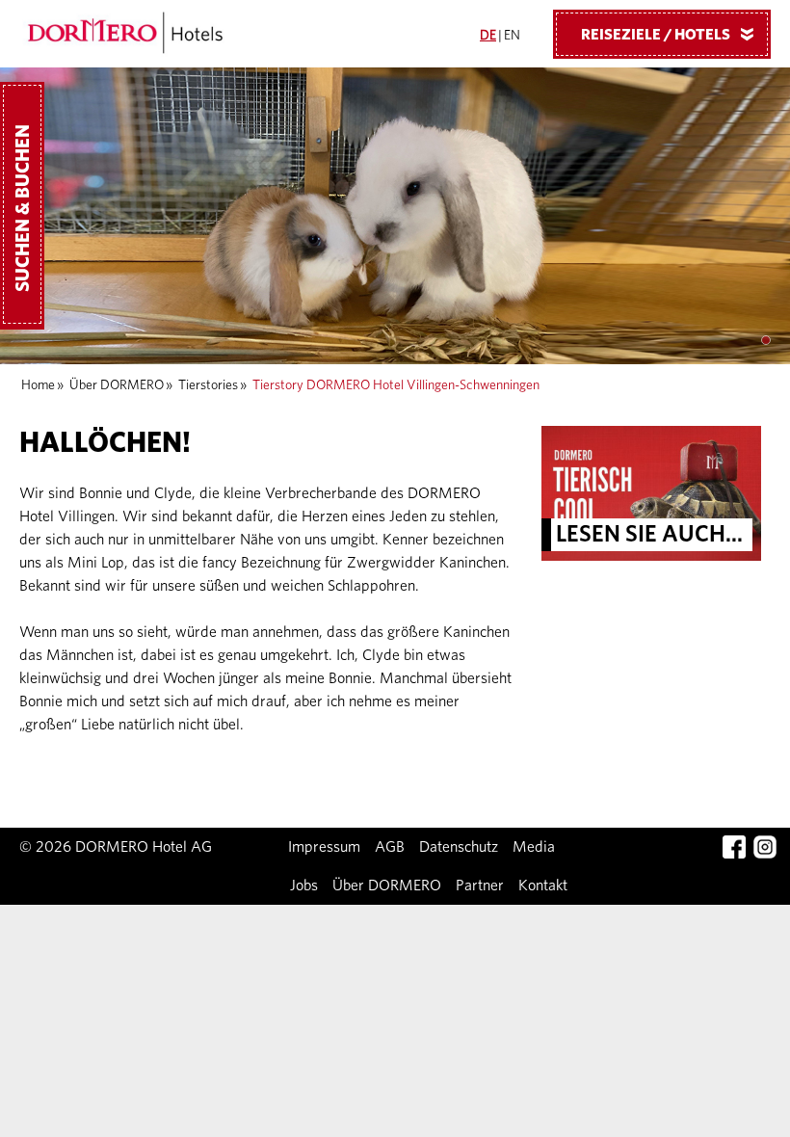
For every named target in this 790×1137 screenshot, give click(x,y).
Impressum (324, 847)
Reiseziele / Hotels (671, 34)
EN (512, 35)
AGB (390, 847)
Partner (480, 885)
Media (534, 847)
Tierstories (208, 385)
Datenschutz (458, 847)
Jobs (304, 885)
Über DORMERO (116, 385)
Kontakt (542, 885)
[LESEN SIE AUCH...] (651, 492)
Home (38, 385)
